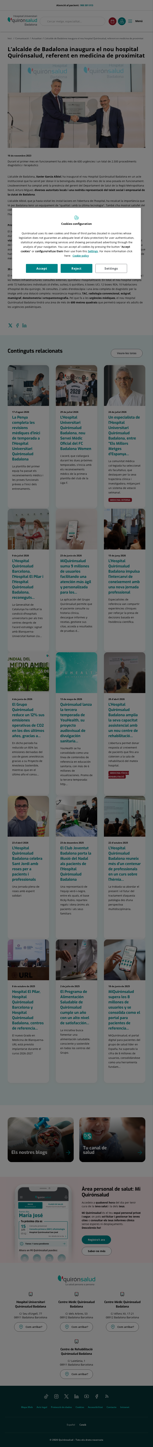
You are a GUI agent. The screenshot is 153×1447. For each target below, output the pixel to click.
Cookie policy (81, 255)
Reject (76, 268)
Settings (111, 268)
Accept (41, 268)
